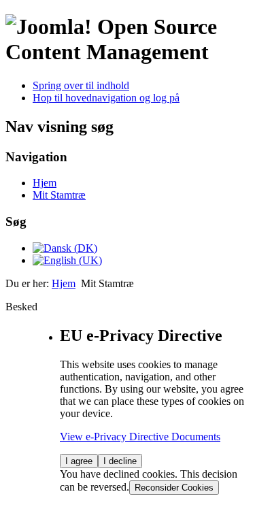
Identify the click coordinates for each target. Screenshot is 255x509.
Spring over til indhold (81, 85)
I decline (120, 461)
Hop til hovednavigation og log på (106, 97)
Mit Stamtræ (59, 195)
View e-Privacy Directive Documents (140, 436)
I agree (78, 461)
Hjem (44, 182)
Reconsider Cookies (174, 487)
